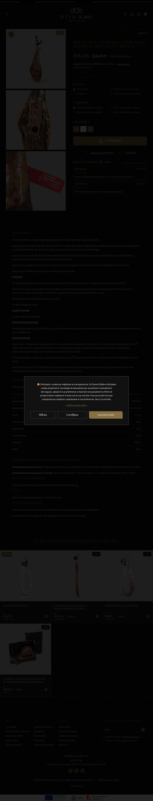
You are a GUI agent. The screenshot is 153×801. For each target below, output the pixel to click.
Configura (72, 415)
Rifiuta (43, 415)
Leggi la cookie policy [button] (76, 405)
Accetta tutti (106, 415)
